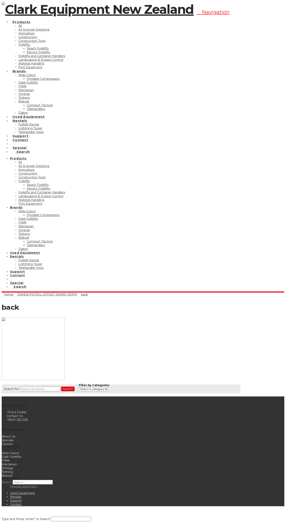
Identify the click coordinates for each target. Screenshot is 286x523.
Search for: (11, 389)
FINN (6, 460)
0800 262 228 (17, 420)
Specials (7, 440)
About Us (8, 436)
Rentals (15, 497)
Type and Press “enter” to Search (26, 519)
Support (16, 500)
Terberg (7, 472)
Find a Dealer (17, 412)
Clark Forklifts (11, 457)
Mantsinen (9, 464)
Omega (7, 468)
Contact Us (14, 416)
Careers (7, 444)
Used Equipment (22, 493)
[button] (213, 12)
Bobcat (7, 476)
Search (68, 389)
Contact (16, 504)
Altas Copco (10, 453)
